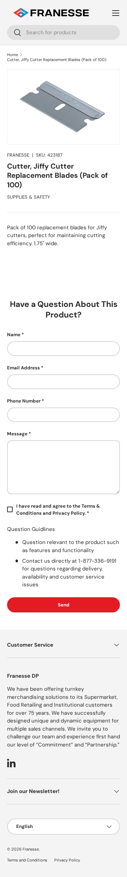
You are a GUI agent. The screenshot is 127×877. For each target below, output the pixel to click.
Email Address (23, 368)
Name (13, 335)
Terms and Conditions (27, 860)
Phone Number (24, 401)
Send (63, 605)
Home (12, 54)
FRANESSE (18, 155)
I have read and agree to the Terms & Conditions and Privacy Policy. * (58, 509)
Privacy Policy (67, 860)
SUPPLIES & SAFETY (28, 197)
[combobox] (63, 32)
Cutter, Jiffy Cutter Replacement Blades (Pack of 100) (56, 59)
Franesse (31, 849)
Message (17, 434)
